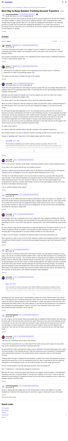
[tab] (5, 36)
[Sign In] (65, 2)
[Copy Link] (32, 16)
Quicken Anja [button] (28, 16)
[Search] (62, 2)
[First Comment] (37, 14)
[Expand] (34, 151)
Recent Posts (5, 410)
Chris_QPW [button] (9, 83)
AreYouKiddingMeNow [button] (12, 14)
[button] (3, 15)
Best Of (4, 417)
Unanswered (34, 415)
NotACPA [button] (8, 45)
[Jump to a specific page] (65, 41)
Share (4, 31)
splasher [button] (8, 66)
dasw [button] (7, 249)
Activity (4, 412)
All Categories (5, 408)
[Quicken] (9, 2)
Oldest (9, 41)
